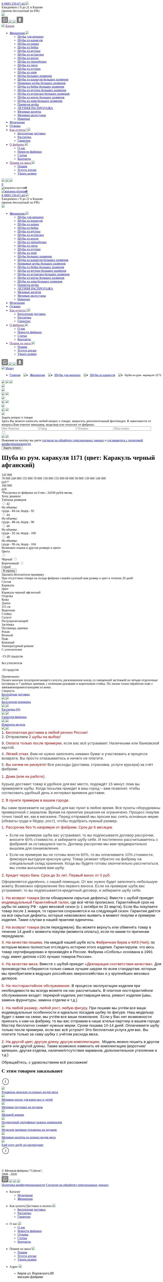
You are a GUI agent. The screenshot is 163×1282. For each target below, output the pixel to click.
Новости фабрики (29, 332)
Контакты (24, 339)
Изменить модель (13, 724)
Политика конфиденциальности (23, 1185)
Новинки (23, 299)
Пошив (22, 347)
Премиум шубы (28, 285)
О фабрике (17, 144)
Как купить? (18, 130)
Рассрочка (24, 317)
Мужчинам (17, 302)
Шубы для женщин (30, 217)
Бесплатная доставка (31, 314)
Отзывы (15, 306)
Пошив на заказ (21, 162)
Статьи (22, 335)
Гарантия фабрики (14, 717)
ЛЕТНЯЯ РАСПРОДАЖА (35, 288)
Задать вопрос (12, 447)
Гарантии (23, 321)
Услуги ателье (26, 350)
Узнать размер (27, 354)
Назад (10, 368)
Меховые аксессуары (31, 295)
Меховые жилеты (29, 292)
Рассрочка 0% (11, 709)
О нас (21, 328)
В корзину (9, 570)
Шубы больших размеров (34, 256)
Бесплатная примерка (16, 702)
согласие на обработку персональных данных (73, 440)
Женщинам (17, 213)
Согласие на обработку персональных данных (77, 1185)
